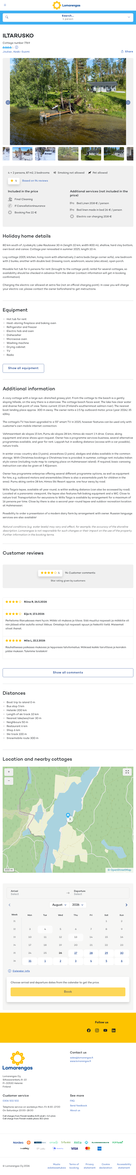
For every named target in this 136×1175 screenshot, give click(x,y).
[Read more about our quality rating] (16, 47)
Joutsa (7, 52)
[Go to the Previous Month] (10, 905)
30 (121, 953)
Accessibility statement (124, 1166)
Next (128, 102)
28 (91, 953)
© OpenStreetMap (119, 870)
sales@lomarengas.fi (81, 1058)
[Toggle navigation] (5, 5)
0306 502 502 (11, 1101)
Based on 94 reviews (35, 181)
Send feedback (78, 1106)
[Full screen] (127, 772)
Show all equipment (23, 368)
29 (106, 953)
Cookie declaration (105, 1166)
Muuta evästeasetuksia (57, 1166)
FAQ (72, 1101)
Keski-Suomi (21, 52)
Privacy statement (90, 1166)
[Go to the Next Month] (126, 905)
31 (30, 961)
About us (75, 1110)
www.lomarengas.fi (80, 1061)
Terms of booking (74, 1166)
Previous (8, 102)
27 (75, 953)
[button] (70, 819)
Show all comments (68, 672)
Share (129, 51)
